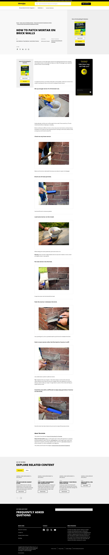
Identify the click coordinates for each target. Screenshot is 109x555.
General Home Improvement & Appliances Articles (27, 24)
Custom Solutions (50, 8)
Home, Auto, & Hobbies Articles (26, 22)
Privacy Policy (61, 548)
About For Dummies (22, 529)
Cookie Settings (68, 548)
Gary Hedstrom (19, 41)
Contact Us (20, 532)
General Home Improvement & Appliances (61, 445)
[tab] (20, 470)
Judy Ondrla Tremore (34, 41)
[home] (21, 4)
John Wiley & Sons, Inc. (32, 546)
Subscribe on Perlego (80, 44)
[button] (27, 8)
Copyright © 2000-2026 (22, 546)
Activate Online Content (23, 535)
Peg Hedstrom (26, 41)
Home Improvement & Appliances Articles (43, 22)
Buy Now (80, 41)
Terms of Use (53, 548)
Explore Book (80, 38)
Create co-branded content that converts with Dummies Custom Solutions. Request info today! (54, 0)
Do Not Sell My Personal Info (78, 548)
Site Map (20, 538)
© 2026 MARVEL (21, 552)
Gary (46, 438)
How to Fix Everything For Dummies (56, 41)
